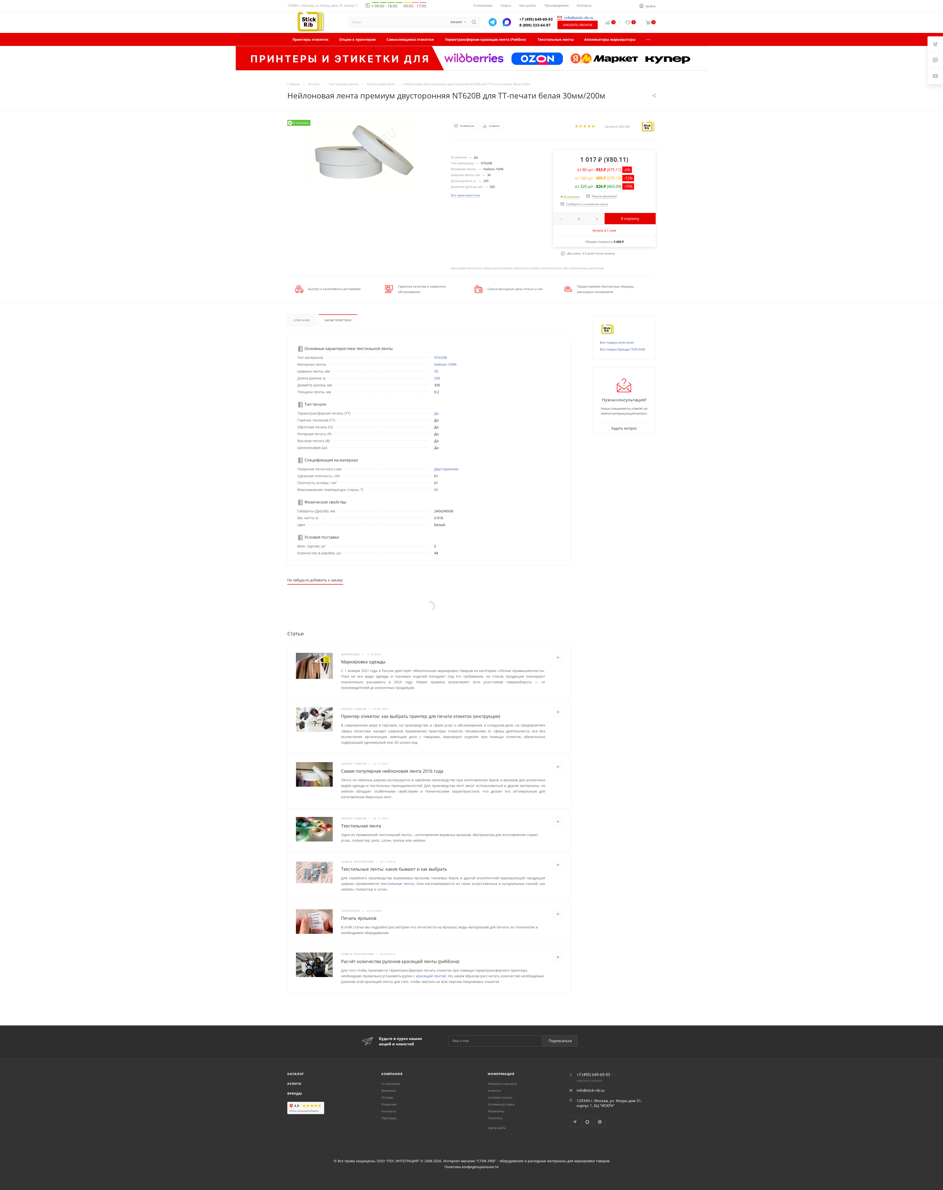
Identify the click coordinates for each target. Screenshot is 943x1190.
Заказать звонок (577, 25)
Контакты (388, 1111)
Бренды (294, 1093)
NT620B (440, 357)
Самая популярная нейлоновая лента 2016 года (392, 771)
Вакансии (388, 1090)
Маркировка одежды (363, 662)
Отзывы (387, 1097)
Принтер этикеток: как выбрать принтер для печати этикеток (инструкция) (420, 716)
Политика (495, 1118)
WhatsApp (600, 1122)
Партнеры (389, 1118)
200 (437, 378)
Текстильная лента (361, 826)
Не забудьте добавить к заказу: (315, 579)
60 (436, 489)
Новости (494, 1090)
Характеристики (338, 320)
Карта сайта (497, 1128)
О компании (390, 1083)
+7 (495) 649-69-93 (536, 19)
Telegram (574, 1122)
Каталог (295, 1074)
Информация (501, 1074)
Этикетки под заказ (502, 1083)
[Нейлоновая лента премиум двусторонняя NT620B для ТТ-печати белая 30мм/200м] (364, 152)
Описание (301, 320)
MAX (587, 1122)
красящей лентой (431, 976)
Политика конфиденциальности (471, 1167)
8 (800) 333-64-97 (535, 25)
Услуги (294, 1083)
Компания (391, 1074)
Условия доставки (501, 1104)
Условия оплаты (500, 1097)
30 (436, 371)
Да (436, 413)
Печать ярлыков (358, 918)
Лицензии (389, 1104)
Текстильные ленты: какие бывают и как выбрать (394, 869)
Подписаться (560, 1040)
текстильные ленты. (397, 883)
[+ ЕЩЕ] (648, 39)
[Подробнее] (557, 657)
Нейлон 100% (445, 364)
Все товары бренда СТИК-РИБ (622, 349)
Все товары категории (617, 342)
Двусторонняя (446, 469)
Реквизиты (496, 1111)
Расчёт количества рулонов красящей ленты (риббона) (400, 961)
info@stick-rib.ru (591, 1090)
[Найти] (474, 22)
